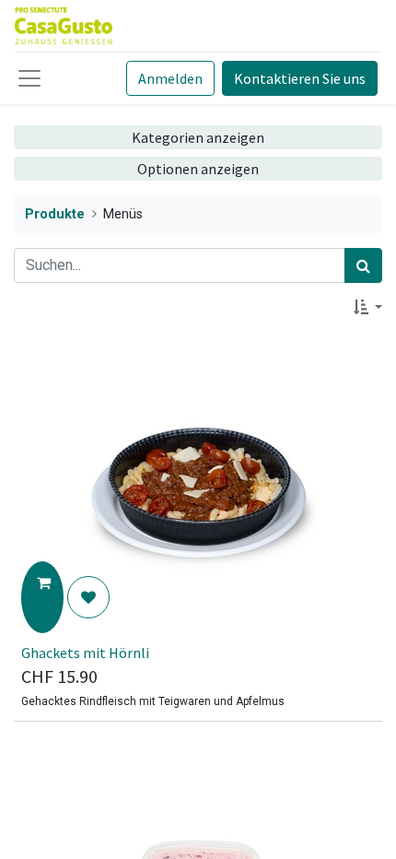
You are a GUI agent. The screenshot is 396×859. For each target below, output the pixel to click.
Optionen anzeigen (198, 168)
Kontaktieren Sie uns (300, 78)
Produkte (55, 214)
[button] (368, 307)
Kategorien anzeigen (198, 137)
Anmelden (170, 78)
